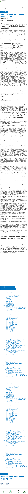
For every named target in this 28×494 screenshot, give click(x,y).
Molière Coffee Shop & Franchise (12, 351)
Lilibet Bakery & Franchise (11, 359)
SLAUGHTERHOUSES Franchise (12, 343)
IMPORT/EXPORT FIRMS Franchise (13, 346)
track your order (9, 301)
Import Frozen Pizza (10, 323)
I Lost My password (10, 304)
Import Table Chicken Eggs (11, 318)
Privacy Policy (6, 361)
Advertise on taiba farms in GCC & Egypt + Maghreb (16, 307)
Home (4, 365)
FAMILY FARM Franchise (11, 344)
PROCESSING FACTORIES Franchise (13, 341)
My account (8, 299)
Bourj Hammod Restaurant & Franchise (14, 356)
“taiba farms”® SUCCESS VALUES (13, 368)
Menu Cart (5, 379)
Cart (6, 297)
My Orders (8, 300)
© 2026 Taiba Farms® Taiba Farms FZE (4, 484)
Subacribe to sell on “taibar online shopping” (15, 311)
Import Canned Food (10, 325)
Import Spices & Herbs (10, 327)
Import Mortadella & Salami (11, 322)
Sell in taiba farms (9, 306)
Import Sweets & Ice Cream (11, 328)
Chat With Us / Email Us (11, 376)
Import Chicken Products (11, 315)
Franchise (5, 349)
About (7, 366)
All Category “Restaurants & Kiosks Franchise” (15, 350)
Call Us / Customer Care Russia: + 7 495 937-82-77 (16, 375)
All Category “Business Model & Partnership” (15, 339)
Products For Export (7, 312)
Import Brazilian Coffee (10, 334)
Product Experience (10, 367)
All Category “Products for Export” (13, 314)
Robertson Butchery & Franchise (12, 352)
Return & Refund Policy (10, 362)
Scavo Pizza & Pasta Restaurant (12, 353)
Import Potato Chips (10, 330)
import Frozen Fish (9, 319)
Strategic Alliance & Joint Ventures (13, 340)
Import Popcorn (9, 333)
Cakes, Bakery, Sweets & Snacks (15, 295)
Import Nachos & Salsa (10, 331)
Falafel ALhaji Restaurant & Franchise (13, 358)
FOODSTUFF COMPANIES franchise (13, 347)
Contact (4, 369)
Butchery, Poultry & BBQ (13, 293)
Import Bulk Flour (9, 337)
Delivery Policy (9, 364)
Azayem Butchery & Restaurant (12, 355)
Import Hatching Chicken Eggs (12, 317)
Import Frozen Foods (10, 320)
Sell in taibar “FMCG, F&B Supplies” (13, 310)
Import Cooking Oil (9, 326)
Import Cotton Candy (10, 332)
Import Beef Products (10, 316)
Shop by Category (9, 292)
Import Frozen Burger (10, 321)
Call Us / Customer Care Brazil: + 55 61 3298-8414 (16, 374)
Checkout (8, 298)
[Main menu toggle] (3, 6)
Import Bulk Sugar (9, 336)
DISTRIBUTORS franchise (11, 342)
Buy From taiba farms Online (9, 290)
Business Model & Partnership (9, 338)
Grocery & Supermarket (13, 294)
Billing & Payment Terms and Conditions (14, 363)
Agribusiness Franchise (10, 348)
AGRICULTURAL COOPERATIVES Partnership (15, 345)
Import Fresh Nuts (9, 329)
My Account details (10, 303)
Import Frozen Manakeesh (11, 324)
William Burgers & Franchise (11, 354)
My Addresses (9, 302)
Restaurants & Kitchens (13, 296)
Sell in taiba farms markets (8, 305)
